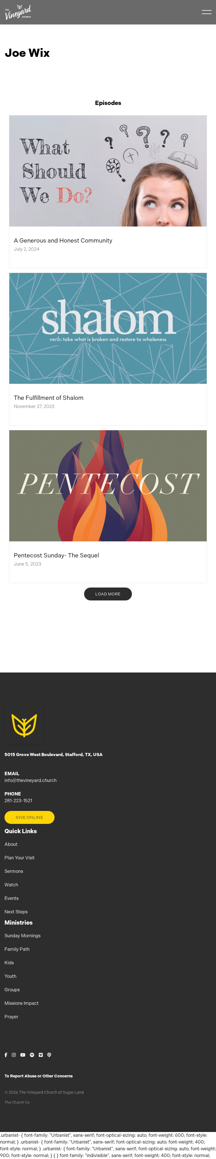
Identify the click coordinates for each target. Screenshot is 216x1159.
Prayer (11, 1016)
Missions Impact (21, 1003)
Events (11, 898)
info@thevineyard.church (30, 780)
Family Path (17, 949)
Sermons (13, 871)
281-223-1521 (18, 800)
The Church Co (17, 1102)
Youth (10, 976)
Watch (11, 884)
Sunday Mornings (22, 935)
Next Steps (16, 911)
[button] (207, 12)
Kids (9, 962)
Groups (12, 989)
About (10, 844)
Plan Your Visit (19, 857)
